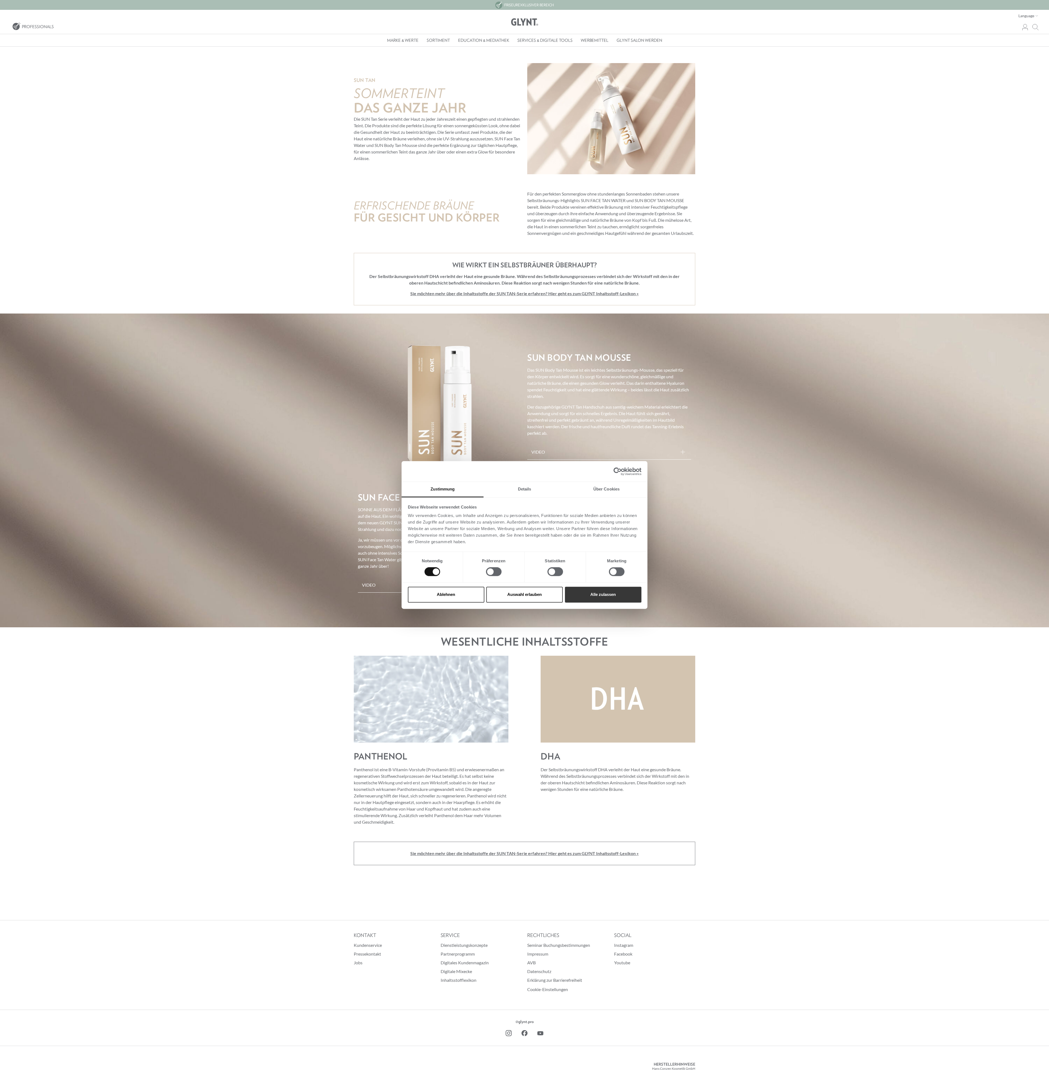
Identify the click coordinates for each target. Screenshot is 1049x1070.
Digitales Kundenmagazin (465, 962)
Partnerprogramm (458, 953)
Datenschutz (539, 971)
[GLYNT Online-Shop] (524, 22)
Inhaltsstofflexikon (458, 980)
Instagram (623, 945)
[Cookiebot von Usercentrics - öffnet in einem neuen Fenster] (617, 471)
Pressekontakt (367, 953)
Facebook (623, 953)
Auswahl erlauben (524, 594)
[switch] (494, 571)
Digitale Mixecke (456, 971)
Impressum (537, 953)
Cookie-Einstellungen (547, 989)
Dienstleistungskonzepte (464, 945)
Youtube (622, 962)
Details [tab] (524, 489)
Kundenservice (368, 945)
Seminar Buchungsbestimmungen (558, 945)
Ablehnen (446, 594)
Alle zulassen (603, 594)
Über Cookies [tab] (606, 489)
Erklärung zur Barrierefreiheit (554, 980)
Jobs (358, 962)
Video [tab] (538, 451)
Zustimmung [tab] (443, 489)
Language (1026, 15)
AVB (531, 962)
